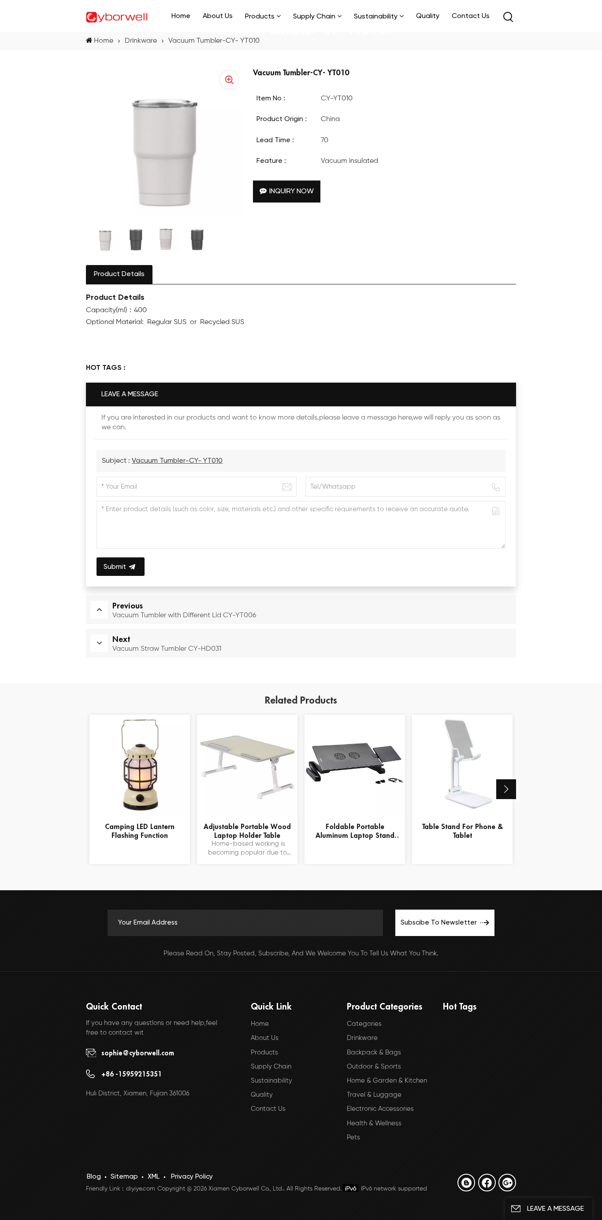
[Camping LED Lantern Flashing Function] (139, 765)
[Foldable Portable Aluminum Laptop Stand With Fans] (355, 765)
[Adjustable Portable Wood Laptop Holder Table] (247, 765)
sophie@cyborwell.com (137, 1052)
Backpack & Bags (374, 1052)
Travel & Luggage (374, 1094)
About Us (218, 16)
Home (180, 16)
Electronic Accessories (380, 1109)
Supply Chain (314, 16)
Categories (364, 1024)
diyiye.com (140, 1189)
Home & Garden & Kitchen (387, 1080)
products (260, 16)
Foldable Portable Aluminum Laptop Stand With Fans (355, 831)
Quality (427, 16)
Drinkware (141, 40)
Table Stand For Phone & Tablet (462, 831)
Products (264, 1052)
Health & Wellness (374, 1123)
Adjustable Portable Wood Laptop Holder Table (247, 831)
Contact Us (471, 16)
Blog (94, 1176)
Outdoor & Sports (374, 1066)
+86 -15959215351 (131, 1073)
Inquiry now (291, 191)
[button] (506, 789)
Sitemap (124, 1176)
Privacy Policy (192, 1176)
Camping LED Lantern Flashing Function (140, 831)
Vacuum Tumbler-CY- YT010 (177, 460)
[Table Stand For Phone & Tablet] (462, 765)
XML (154, 1176)
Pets (353, 1137)
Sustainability (376, 16)
